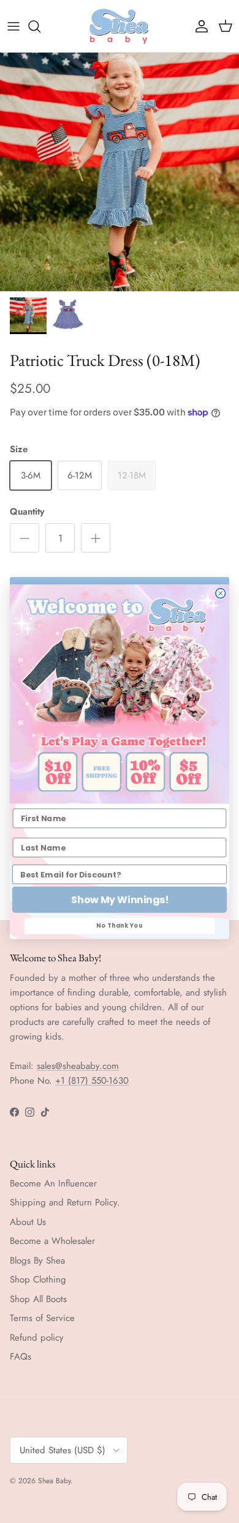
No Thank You (119, 926)
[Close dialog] (221, 593)
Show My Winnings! (119, 899)
